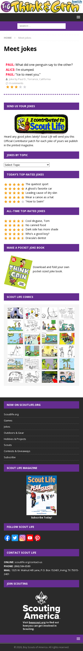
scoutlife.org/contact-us (23, 562)
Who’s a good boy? (37, 234)
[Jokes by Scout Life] (41, 11)
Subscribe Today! (41, 517)
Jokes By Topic (17, 155)
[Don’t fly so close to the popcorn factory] (32, 338)
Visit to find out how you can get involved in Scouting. (41, 626)
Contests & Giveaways (17, 451)
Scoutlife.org (11, 414)
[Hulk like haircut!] (49, 364)
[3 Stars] (16, 87)
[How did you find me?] (32, 351)
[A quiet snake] (15, 364)
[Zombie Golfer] (15, 338)
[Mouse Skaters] (32, 377)
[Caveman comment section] (15, 377)
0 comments (16, 83)
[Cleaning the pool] (15, 326)
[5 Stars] (25, 87)
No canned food (35, 225)
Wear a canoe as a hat (39, 197)
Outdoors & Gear (14, 433)
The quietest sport (36, 184)
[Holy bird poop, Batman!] (15, 313)
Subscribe (10, 457)
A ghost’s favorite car (38, 188)
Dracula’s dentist (35, 238)
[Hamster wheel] (49, 313)
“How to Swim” (34, 201)
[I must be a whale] (49, 338)
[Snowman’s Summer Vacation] (32, 326)
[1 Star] (8, 87)
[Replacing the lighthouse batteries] (15, 351)
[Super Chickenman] (49, 377)
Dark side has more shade (41, 229)
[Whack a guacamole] (67, 338)
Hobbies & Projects (15, 439)
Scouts (8, 445)
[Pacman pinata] (32, 313)
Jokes (7, 426)
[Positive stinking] (32, 364)
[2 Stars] (12, 87)
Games (8, 420)
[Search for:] (41, 26)
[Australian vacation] (67, 313)
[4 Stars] (20, 87)
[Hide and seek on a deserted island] (67, 364)
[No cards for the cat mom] (67, 377)
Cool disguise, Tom (37, 221)
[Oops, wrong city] (67, 326)
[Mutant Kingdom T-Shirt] (67, 351)
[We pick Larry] (49, 326)
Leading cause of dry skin (41, 193)
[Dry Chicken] (49, 351)
